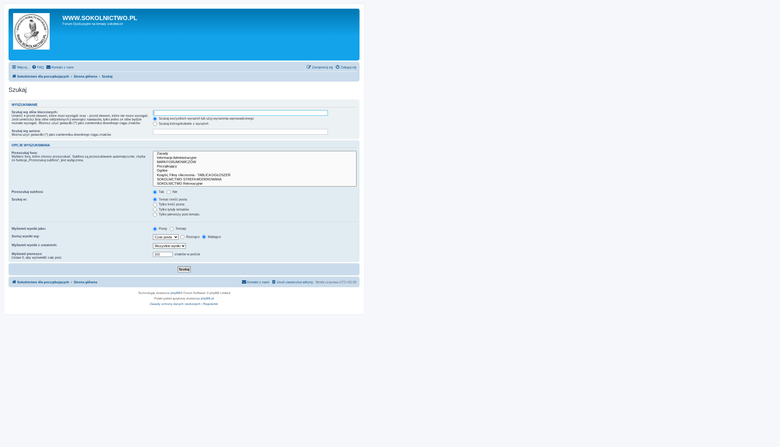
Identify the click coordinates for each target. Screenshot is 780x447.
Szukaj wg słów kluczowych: (35, 112)
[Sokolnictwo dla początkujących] (36, 34)
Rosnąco (192, 237)
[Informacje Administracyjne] (255, 158)
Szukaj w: (19, 199)
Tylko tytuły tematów (173, 209)
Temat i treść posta (172, 199)
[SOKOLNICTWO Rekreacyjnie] (255, 184)
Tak (161, 192)
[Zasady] (255, 154)
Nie (174, 192)
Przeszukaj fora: (24, 153)
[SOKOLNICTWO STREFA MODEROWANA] (255, 179)
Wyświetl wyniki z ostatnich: (34, 245)
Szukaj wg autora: (26, 131)
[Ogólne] (255, 171)
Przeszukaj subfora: (28, 192)
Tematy (180, 228)
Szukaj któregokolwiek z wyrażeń (183, 123)
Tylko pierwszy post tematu (178, 214)
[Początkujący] (255, 166)
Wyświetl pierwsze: (27, 254)
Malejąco (214, 237)
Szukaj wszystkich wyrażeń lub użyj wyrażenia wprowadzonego (206, 118)
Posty (162, 228)
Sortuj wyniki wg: (26, 236)
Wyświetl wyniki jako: (29, 228)
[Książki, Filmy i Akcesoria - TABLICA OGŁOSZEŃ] (255, 175)
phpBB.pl (207, 298)
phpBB (175, 293)
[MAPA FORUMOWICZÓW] (255, 162)
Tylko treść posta (171, 204)
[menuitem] (38, 67)
